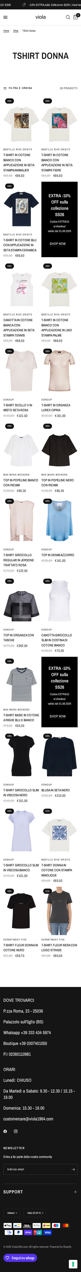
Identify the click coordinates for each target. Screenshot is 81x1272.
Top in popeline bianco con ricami (20, 483)
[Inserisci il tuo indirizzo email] (73, 1169)
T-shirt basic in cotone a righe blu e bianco (21, 718)
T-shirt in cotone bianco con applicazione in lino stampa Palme (56, 328)
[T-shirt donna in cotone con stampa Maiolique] (59, 831)
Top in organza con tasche (18, 638)
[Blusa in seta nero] (59, 756)
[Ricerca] (68, 17)
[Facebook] (8, 1131)
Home (6, 31)
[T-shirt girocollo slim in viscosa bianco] (21, 831)
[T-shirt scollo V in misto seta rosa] (21, 371)
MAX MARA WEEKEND (16, 474)
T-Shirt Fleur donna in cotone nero (20, 948)
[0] (75, 17)
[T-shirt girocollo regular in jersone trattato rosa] (21, 521)
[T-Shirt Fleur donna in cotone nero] (21, 911)
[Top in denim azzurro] (59, 521)
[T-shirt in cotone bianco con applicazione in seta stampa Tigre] (59, 121)
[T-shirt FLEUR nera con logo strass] (59, 911)
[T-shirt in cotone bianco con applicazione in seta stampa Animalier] (21, 121)
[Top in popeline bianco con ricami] (21, 446)
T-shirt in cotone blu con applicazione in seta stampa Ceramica (19, 245)
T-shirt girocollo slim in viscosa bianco (21, 868)
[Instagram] (19, 1131)
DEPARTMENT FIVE (15, 939)
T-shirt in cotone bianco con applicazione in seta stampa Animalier (18, 163)
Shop (15, 31)
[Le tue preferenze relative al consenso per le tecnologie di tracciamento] (73, 1264)
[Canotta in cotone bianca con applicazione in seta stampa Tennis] (21, 286)
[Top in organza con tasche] (21, 601)
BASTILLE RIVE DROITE (17, 149)
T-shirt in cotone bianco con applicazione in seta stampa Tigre (56, 163)
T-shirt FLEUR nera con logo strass (59, 948)
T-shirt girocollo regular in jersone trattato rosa (18, 560)
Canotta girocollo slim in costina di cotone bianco (56, 640)
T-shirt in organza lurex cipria (55, 408)
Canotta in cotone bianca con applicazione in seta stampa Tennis (18, 328)
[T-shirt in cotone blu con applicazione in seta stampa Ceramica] (21, 206)
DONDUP (8, 399)
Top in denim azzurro (57, 555)
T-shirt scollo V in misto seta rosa (17, 408)
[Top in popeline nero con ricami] (59, 446)
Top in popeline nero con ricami (57, 483)
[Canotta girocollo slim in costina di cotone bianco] (59, 601)
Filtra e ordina (20, 88)
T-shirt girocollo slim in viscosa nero (21, 793)
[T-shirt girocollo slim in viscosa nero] (21, 756)
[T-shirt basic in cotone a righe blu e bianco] (21, 681)
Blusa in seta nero (55, 790)
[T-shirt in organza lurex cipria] (59, 371)
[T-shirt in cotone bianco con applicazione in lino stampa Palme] (59, 286)
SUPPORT (13, 1192)
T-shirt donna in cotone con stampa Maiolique (56, 870)
